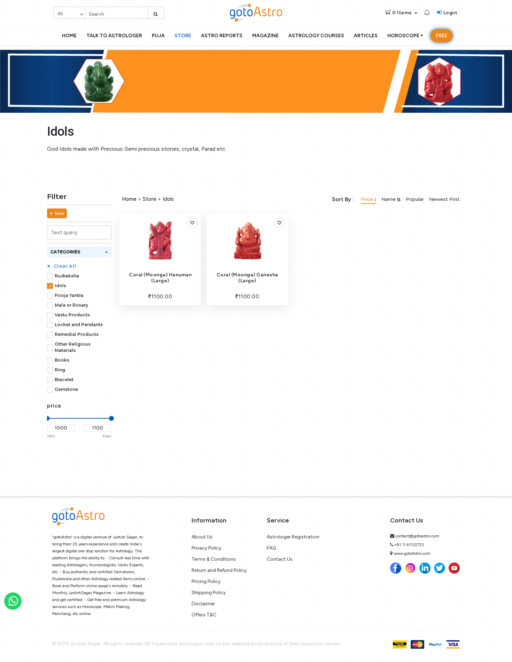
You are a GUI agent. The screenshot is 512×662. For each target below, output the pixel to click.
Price (367, 199)
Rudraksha (67, 275)
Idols (60, 285)
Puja (158, 36)
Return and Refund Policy (219, 570)
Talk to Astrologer (114, 36)
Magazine (265, 36)
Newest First (444, 199)
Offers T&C (204, 615)
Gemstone (66, 389)
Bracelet (64, 379)
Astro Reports (221, 36)
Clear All (61, 266)
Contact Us (280, 559)
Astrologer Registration (293, 537)
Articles (366, 36)
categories (65, 251)
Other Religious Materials (73, 347)
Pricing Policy (206, 581)
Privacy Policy (206, 548)
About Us (202, 537)
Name (389, 199)
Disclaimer (203, 604)
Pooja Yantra (69, 295)
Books (62, 360)
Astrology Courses (316, 36)
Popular (415, 199)
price (54, 406)
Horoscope (403, 36)
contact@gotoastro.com (417, 536)
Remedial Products (77, 334)
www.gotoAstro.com (412, 553)
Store (182, 36)
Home (69, 36)
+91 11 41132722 (409, 544)
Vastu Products (72, 314)
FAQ (271, 548)
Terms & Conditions (214, 559)
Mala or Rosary (71, 305)
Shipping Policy (209, 593)
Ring (60, 369)
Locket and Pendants (79, 324)
